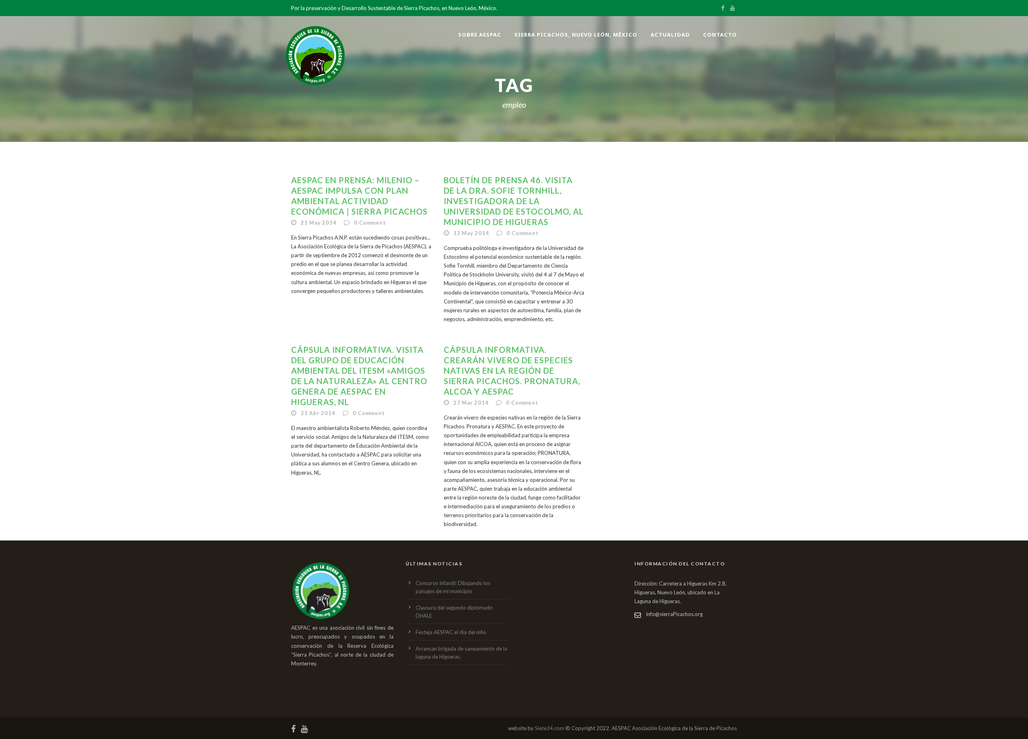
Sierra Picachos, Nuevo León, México (575, 34)
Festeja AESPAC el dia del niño (451, 632)
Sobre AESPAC (479, 34)
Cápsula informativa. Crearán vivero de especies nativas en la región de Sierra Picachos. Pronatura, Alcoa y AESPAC (512, 370)
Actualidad (670, 34)
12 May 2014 (471, 233)
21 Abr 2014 (318, 413)
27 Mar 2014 (471, 402)
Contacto (720, 34)
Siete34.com (549, 728)
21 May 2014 (319, 222)
